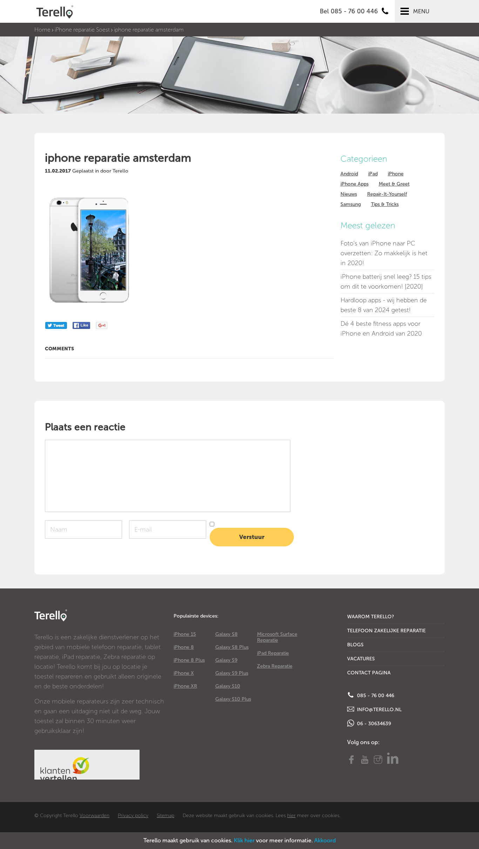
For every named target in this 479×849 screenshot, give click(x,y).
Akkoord (325, 840)
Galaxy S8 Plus (232, 647)
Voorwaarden (94, 815)
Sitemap (165, 815)
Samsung (350, 204)
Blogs (355, 645)
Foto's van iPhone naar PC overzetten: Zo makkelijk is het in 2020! (383, 253)
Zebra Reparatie (274, 666)
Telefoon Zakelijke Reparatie (386, 631)
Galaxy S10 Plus (233, 699)
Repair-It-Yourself (387, 194)
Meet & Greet (394, 184)
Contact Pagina (369, 673)
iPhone (396, 174)
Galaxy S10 (227, 686)
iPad (373, 174)
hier (291, 815)
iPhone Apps (354, 184)
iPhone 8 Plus (189, 660)
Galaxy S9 (226, 660)
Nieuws (348, 194)
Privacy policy (133, 815)
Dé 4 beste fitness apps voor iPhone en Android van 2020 (381, 328)
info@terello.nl (379, 710)
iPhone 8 (184, 647)
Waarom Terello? (370, 617)
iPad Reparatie (273, 653)
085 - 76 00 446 (375, 696)
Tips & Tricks (385, 204)
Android (349, 174)
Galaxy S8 (226, 634)
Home (42, 29)
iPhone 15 (185, 634)
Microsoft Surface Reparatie (277, 637)
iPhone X (184, 673)
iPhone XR (185, 686)
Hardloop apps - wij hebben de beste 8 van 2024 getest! (383, 305)
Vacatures (361, 659)
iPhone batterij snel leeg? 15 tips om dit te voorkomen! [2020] (385, 281)
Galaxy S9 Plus (231, 673)
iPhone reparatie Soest (82, 29)
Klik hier (244, 840)
